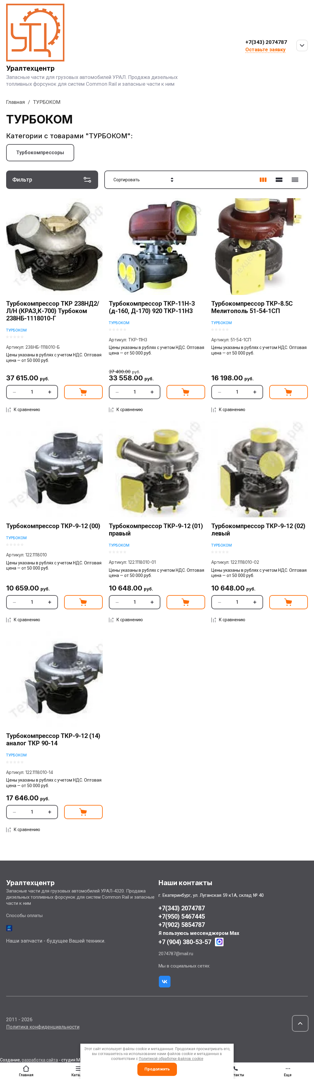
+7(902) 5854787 (182, 924)
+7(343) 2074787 (266, 42)
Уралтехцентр (30, 68)
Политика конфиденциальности (42, 1027)
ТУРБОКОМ (16, 330)
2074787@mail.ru (176, 953)
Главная (15, 102)
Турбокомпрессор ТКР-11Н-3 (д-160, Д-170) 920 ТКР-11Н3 (152, 307)
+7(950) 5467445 (182, 916)
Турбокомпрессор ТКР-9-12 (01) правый (156, 529)
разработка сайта (40, 1059)
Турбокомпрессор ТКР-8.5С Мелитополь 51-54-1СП (252, 307)
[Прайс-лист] (295, 179)
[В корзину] (83, 392)
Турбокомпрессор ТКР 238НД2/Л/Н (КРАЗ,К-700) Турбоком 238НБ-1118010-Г (52, 311)
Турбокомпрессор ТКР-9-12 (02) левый (258, 529)
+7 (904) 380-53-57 (185, 942)
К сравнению (27, 409)
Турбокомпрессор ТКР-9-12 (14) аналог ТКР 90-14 (53, 739)
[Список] (279, 179)
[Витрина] (263, 179)
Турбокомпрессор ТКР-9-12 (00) (53, 526)
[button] (300, 1023)
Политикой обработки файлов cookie (171, 1059)
